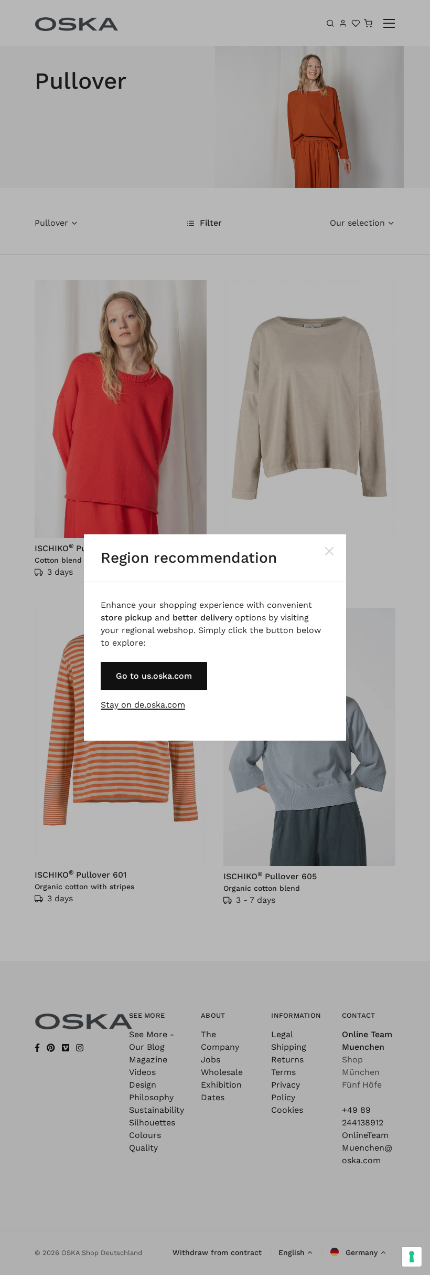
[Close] (329, 551)
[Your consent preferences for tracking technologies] (412, 1257)
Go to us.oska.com (154, 676)
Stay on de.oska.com (143, 705)
